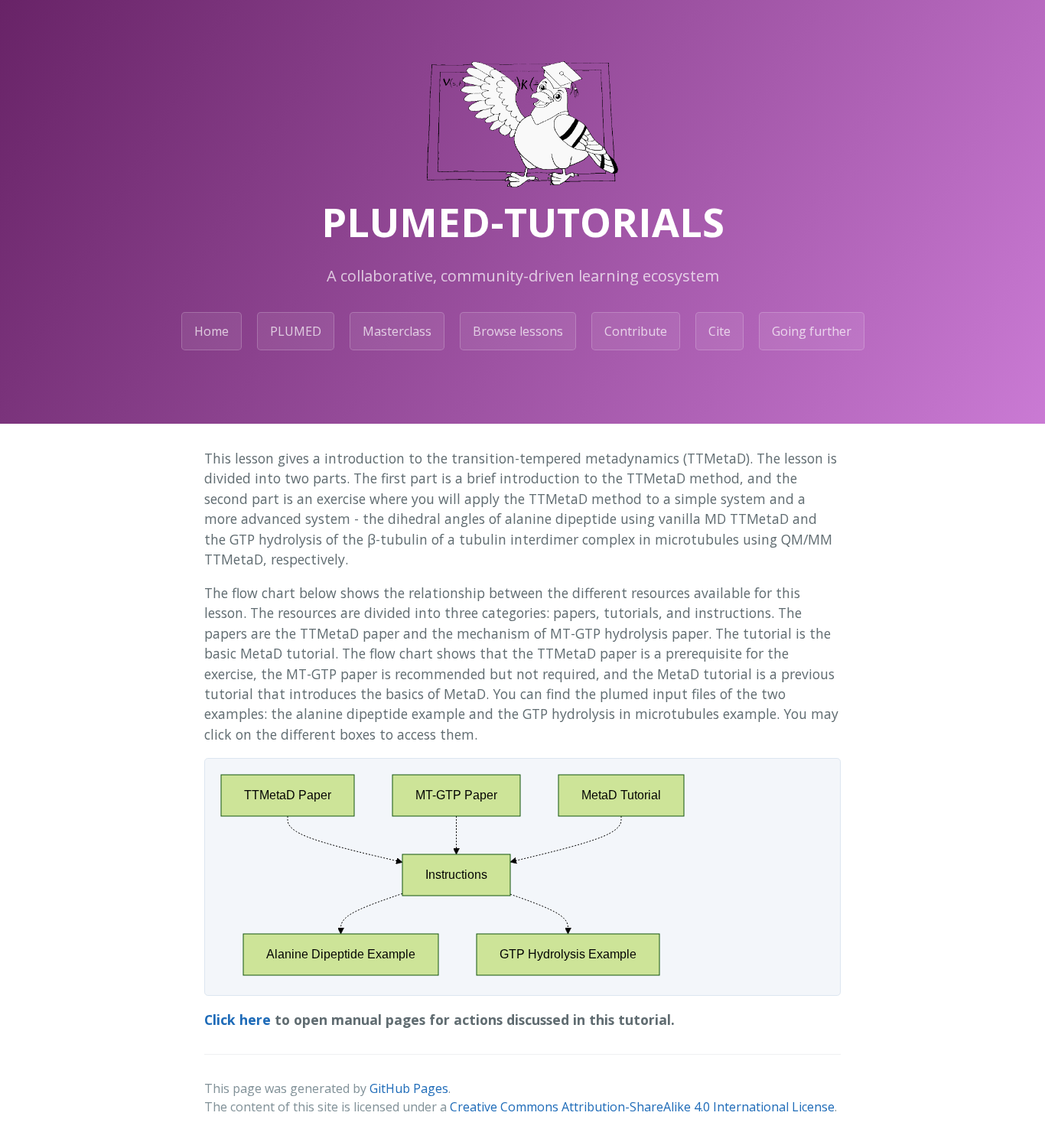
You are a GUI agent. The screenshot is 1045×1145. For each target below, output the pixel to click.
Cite (719, 331)
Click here (237, 1019)
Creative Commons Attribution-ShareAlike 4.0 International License (642, 1106)
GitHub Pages (408, 1088)
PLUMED (295, 331)
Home (211, 331)
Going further (811, 331)
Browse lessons (518, 331)
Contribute (635, 331)
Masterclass (397, 331)
